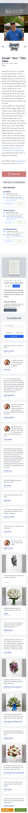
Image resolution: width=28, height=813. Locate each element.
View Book (7, 286)
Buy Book (16, 286)
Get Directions (8, 203)
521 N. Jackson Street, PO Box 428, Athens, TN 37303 (15, 199)
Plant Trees (19, 203)
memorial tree (21, 161)
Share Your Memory (10, 310)
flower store (19, 163)
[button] (14, 564)
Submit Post (14, 336)
